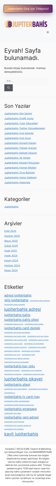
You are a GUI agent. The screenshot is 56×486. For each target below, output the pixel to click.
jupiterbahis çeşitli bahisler (14, 422)
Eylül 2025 (10, 231)
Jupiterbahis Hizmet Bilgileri (20, 167)
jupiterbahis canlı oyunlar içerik (15, 340)
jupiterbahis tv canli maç (22, 397)
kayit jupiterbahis (21, 433)
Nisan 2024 (11, 270)
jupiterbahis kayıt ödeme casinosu (16, 358)
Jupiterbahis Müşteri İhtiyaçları (21, 162)
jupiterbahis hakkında (12, 351)
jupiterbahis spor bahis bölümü (15, 389)
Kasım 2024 (11, 260)
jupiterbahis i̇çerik (28, 355)
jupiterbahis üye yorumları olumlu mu (17, 425)
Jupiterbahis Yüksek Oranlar (20, 148)
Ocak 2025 (10, 250)
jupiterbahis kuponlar (12, 370)
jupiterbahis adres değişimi (40, 301)
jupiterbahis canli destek (22, 328)
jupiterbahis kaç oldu (19, 366)
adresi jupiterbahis (17, 295)
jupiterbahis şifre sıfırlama (14, 429)
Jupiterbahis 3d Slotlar (17, 157)
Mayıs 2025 (11, 240)
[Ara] (8, 87)
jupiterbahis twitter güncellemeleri (16, 401)
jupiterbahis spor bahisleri (38, 389)
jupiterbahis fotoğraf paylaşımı (15, 347)
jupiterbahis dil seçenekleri (34, 344)
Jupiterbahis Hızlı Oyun (17, 138)
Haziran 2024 (12, 265)
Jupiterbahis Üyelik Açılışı (19, 118)
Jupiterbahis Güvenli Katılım (20, 143)
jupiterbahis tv (9, 393)
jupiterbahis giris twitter (37, 347)
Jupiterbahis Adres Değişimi (20, 177)
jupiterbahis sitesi (17, 384)
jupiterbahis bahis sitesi (21, 319)
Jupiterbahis (11, 206)
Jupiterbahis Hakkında (17, 182)
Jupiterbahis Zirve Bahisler (19, 172)
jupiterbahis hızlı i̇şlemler (31, 351)
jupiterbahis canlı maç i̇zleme (38, 336)
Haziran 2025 (12, 236)
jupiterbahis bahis (17, 315)
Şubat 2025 (11, 245)
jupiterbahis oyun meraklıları (31, 370)
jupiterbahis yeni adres (12, 413)
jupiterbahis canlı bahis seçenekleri (17, 332)
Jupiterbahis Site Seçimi (18, 113)
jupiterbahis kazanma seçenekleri (16, 362)
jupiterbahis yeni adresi (21, 417)
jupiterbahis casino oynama (39, 340)
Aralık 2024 (11, 255)
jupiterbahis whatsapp (20, 409)
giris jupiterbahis (16, 300)
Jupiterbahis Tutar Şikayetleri (21, 123)
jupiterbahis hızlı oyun (12, 355)
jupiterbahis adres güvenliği (14, 305)
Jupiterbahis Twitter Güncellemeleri (24, 128)
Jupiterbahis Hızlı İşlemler (19, 133)
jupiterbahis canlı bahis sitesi (15, 336)
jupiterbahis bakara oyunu (13, 324)
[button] (28, 9)
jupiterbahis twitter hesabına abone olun (19, 405)
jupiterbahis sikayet (23, 378)
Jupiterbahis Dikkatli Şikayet (20, 153)
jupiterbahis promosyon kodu (33, 374)
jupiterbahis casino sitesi (13, 344)
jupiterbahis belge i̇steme (34, 324)
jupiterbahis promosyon (13, 374)
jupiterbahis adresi (22, 309)
